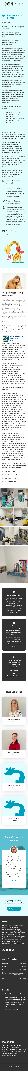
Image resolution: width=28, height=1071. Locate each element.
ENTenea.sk (16, 1066)
